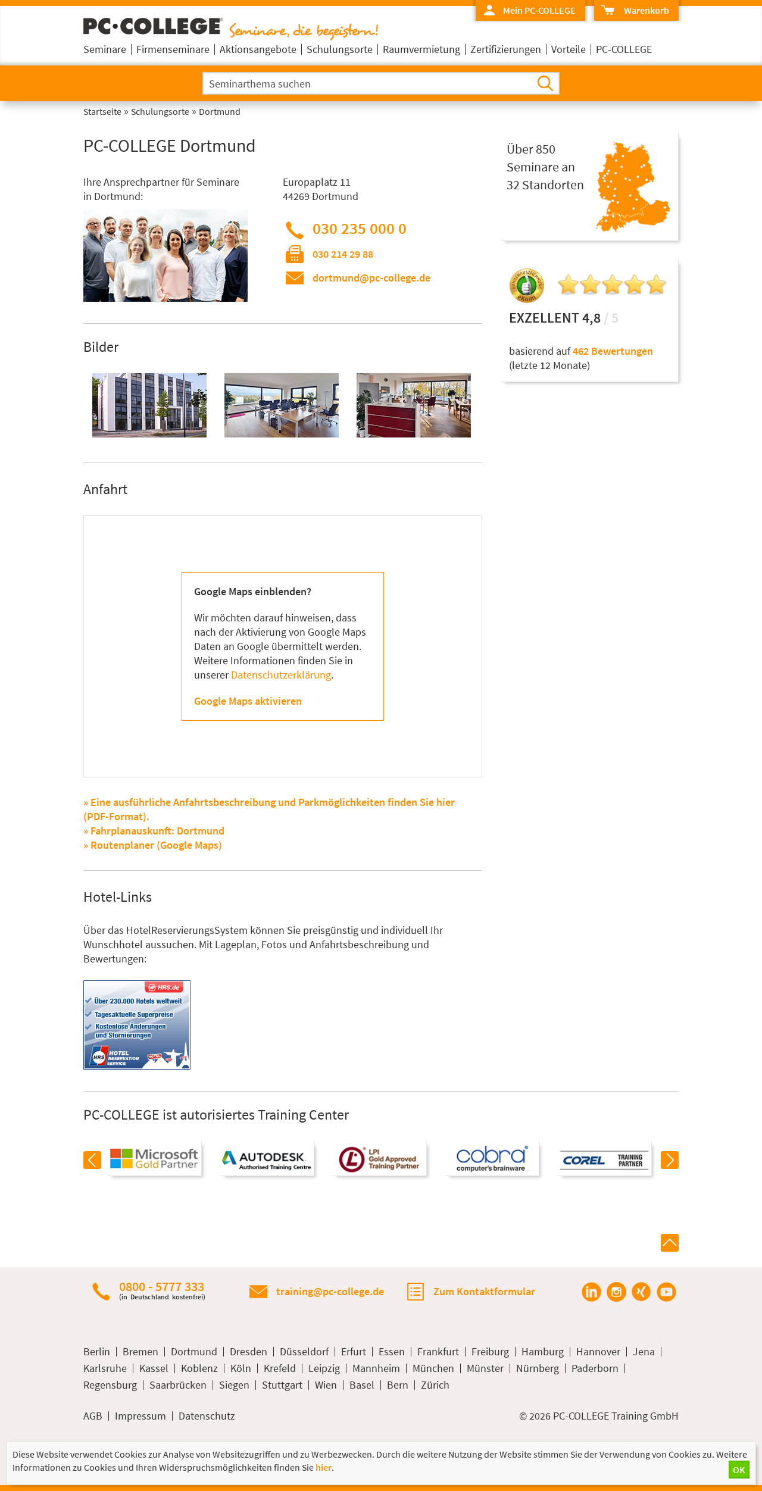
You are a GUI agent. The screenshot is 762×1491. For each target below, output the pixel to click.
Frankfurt (438, 1351)
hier (324, 1467)
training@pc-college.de (330, 1291)
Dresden (248, 1351)
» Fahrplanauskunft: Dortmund (153, 830)
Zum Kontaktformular (484, 1291)
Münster (485, 1368)
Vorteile (568, 49)
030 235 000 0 (360, 228)
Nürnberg (537, 1368)
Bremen (140, 1351)
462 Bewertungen (613, 351)
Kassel (153, 1368)
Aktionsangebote (258, 49)
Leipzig (324, 1368)
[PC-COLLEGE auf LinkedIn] (591, 1291)
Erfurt (353, 1351)
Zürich (435, 1385)
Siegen (234, 1385)
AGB (92, 1416)
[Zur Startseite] (230, 36)
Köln (240, 1368)
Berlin (96, 1351)
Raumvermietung (421, 49)
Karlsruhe (105, 1368)
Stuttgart (282, 1385)
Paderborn (595, 1368)
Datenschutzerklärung (281, 675)
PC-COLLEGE (624, 49)
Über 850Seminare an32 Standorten (545, 166)
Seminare (104, 49)
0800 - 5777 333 (162, 1290)
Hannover (598, 1351)
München (433, 1368)
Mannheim (376, 1368)
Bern (397, 1385)
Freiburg (490, 1351)
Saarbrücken (178, 1385)
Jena (644, 1351)
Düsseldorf (304, 1351)
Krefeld (280, 1368)
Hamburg (542, 1351)
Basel (361, 1385)
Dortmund (194, 1351)
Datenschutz (207, 1416)
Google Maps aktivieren (248, 701)
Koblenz (199, 1368)
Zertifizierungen (505, 49)
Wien (326, 1385)
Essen (392, 1351)
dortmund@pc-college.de (371, 278)
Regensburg (110, 1385)
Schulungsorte (340, 49)
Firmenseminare (173, 49)
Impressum (140, 1416)
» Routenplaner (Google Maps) (152, 845)
